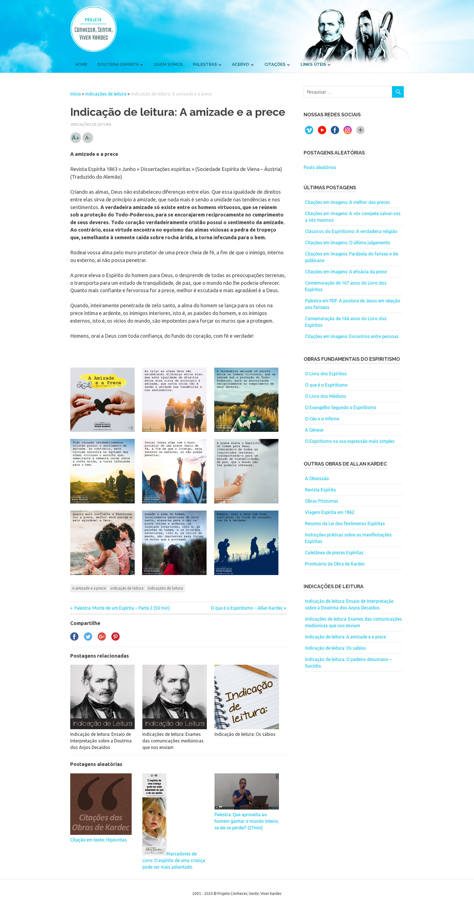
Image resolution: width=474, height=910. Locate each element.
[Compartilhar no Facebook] (74, 638)
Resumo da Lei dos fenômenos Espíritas (345, 523)
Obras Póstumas (321, 500)
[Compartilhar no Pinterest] (115, 638)
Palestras (205, 64)
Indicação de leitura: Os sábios (335, 648)
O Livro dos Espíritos (326, 373)
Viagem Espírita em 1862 (329, 512)
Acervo (240, 64)
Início (75, 93)
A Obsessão (317, 478)
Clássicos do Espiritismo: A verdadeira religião (351, 231)
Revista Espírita (320, 489)
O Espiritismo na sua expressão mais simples (349, 441)
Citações (275, 64)
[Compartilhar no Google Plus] (102, 638)
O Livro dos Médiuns (325, 396)
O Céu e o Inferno (322, 418)
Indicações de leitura (105, 93)
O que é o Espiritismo (326, 384)
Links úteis (313, 64)
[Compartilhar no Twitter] (88, 638)
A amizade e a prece (89, 588)
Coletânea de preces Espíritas (334, 552)
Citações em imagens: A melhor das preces (347, 202)
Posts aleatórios (320, 167)
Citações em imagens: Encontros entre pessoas (352, 336)
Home (81, 64)
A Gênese (314, 429)
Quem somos (168, 64)
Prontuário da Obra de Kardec (335, 563)
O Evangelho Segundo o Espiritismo (340, 407)
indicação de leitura (127, 588)
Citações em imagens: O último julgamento (347, 242)
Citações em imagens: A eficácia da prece (346, 271)
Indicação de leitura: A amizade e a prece (345, 636)
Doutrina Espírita (118, 64)
